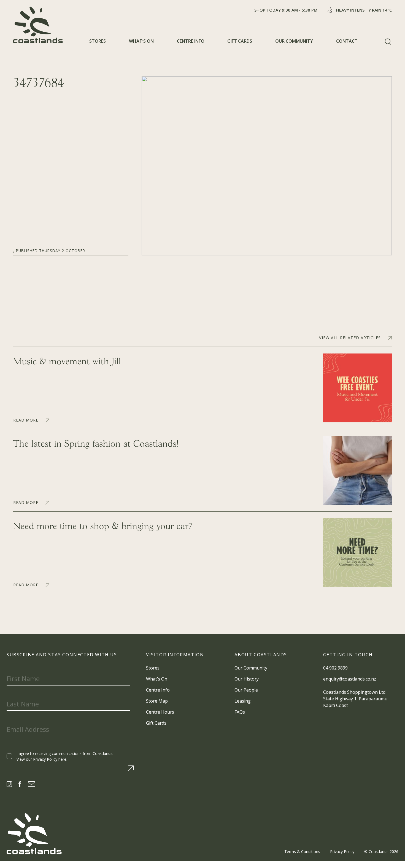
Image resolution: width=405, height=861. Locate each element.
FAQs (239, 712)
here (62, 759)
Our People (246, 690)
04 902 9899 (335, 668)
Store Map (157, 701)
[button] (388, 41)
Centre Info (190, 41)
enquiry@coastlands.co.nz (349, 679)
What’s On (141, 41)
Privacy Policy (342, 851)
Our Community (294, 41)
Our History (246, 679)
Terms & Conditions (302, 851)
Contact (347, 41)
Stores (97, 41)
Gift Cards (239, 41)
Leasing (242, 701)
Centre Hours (160, 712)
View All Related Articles (350, 338)
